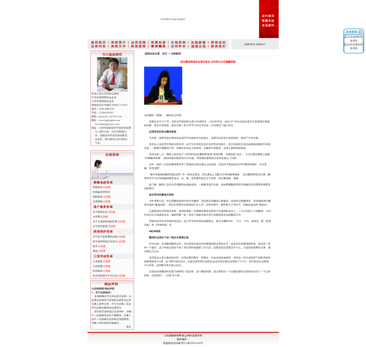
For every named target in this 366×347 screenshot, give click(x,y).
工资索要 (98, 261)
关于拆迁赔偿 (100, 226)
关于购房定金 (100, 212)
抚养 (95, 246)
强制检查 (98, 196)
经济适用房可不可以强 (105, 275)
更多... (129, 326)
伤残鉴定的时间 (101, 192)
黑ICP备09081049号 (192, 343)
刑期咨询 (98, 187)
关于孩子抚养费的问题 (105, 236)
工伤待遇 (98, 266)
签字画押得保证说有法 (105, 241)
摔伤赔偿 (98, 271)
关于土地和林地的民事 (105, 221)
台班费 (96, 216)
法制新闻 (176, 53)
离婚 (95, 251)
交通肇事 (98, 201)
